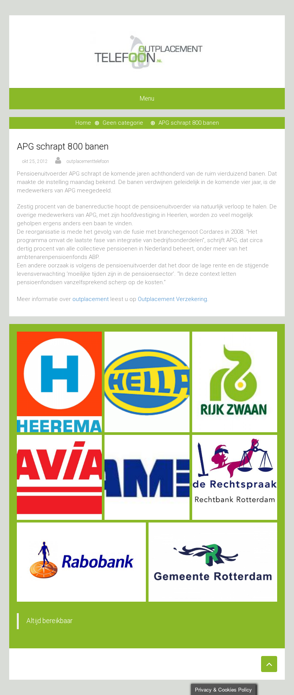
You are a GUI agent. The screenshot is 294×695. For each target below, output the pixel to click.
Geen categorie (123, 122)
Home (83, 122)
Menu (147, 98)
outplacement (90, 299)
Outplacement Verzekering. (173, 299)
